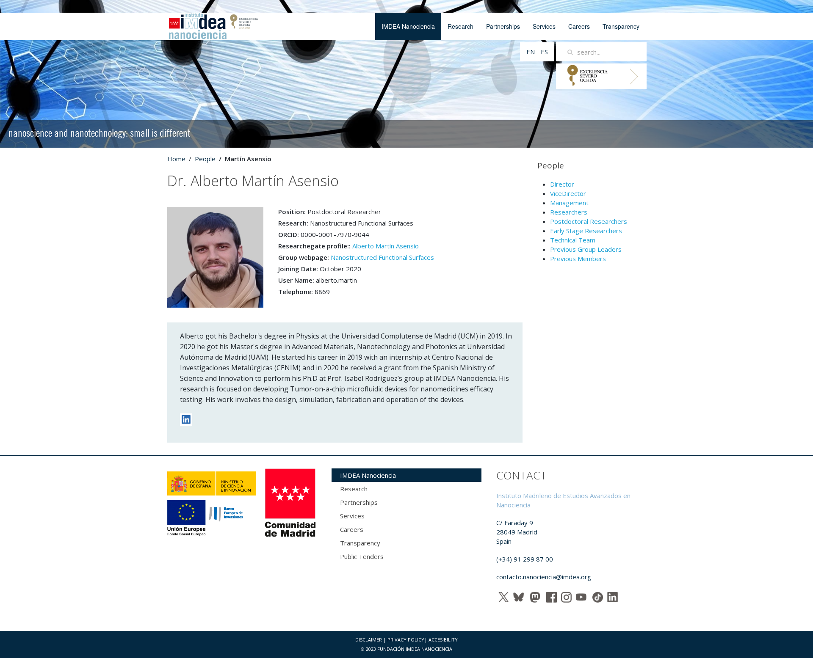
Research (460, 26)
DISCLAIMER (368, 639)
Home (176, 158)
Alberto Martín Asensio (385, 246)
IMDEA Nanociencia (408, 26)
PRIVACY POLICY (405, 639)
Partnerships (503, 26)
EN (531, 51)
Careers (579, 26)
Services (544, 26)
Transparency (621, 26)
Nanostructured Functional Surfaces (382, 257)
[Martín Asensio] (215, 256)
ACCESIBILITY (443, 639)
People (205, 158)
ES (544, 51)
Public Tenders (362, 556)
